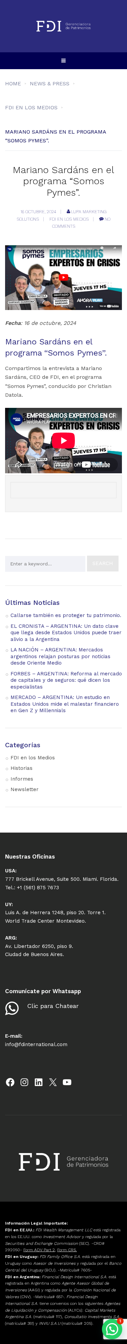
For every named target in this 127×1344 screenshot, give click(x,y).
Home (13, 83)
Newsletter (24, 789)
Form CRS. (67, 1250)
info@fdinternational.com (36, 1044)
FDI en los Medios (69, 219)
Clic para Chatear (53, 1005)
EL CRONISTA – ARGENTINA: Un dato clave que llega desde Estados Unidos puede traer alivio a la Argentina (66, 632)
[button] (112, 1329)
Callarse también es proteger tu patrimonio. (65, 615)
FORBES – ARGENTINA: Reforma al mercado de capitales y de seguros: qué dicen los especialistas (66, 680)
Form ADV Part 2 (39, 1250)
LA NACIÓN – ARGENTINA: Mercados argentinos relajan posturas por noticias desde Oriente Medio (60, 656)
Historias (21, 768)
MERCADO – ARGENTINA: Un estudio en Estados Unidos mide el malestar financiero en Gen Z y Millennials (64, 703)
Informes (21, 779)
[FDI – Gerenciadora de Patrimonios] (63, 26)
